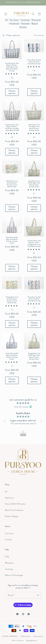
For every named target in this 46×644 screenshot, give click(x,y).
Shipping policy (31, 640)
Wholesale (9, 562)
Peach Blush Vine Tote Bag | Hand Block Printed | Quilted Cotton (34, 127)
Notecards (36, 19)
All (6, 19)
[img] (23, 403)
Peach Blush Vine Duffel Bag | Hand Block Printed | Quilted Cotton (34, 184)
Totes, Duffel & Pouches (15, 503)
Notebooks (14, 23)
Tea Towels (14, 19)
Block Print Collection (14, 510)
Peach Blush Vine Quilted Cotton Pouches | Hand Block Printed (12, 184)
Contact (8, 539)
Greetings (25, 19)
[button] (6, 14)
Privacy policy (38, 636)
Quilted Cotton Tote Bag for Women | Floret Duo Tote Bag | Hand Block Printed (12, 127)
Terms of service (17, 640)
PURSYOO (13, 636)
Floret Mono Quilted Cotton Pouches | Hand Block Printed (34, 62)
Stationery (9, 497)
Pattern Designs (11, 516)
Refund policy (26, 636)
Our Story (9, 533)
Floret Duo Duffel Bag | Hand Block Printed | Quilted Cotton (12, 240)
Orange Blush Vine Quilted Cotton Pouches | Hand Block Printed (12, 300)
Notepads (25, 23)
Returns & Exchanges (14, 575)
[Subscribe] (38, 595)
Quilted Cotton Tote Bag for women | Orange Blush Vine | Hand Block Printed (34, 243)
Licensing (9, 569)
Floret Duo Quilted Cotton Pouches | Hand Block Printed (34, 299)
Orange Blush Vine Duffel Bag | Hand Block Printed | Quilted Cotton (34, 356)
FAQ (7, 556)
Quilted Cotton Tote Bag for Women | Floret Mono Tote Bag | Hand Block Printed (12, 67)
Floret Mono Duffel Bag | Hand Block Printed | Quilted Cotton (12, 356)
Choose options (11, 92)
